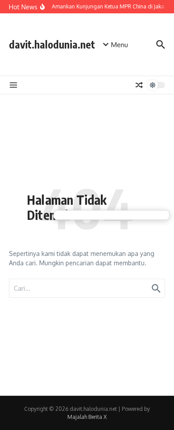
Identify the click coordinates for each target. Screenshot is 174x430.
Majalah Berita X (87, 417)
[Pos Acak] (139, 85)
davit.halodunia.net (52, 44)
